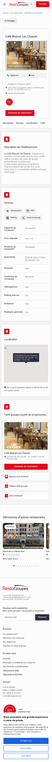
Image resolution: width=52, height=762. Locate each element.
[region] (26, 737)
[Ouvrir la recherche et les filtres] (32, 4)
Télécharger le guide (11, 671)
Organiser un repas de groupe (14, 646)
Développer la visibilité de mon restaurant (19, 663)
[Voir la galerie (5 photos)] (26, 55)
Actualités (7, 659)
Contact (42, 4)
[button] (23, 547)
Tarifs (42, 123)
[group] (23, 536)
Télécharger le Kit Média (12, 674)
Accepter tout (26, 740)
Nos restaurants (9, 642)
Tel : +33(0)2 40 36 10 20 (11, 693)
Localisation (31, 123)
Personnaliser (26, 748)
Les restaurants (16, 13)
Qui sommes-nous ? (10, 634)
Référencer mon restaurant (13, 638)
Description (8, 123)
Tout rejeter (26, 756)
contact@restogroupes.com (12, 696)
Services (20, 123)
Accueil (5, 13)
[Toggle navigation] (4, 4)
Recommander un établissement (15, 667)
